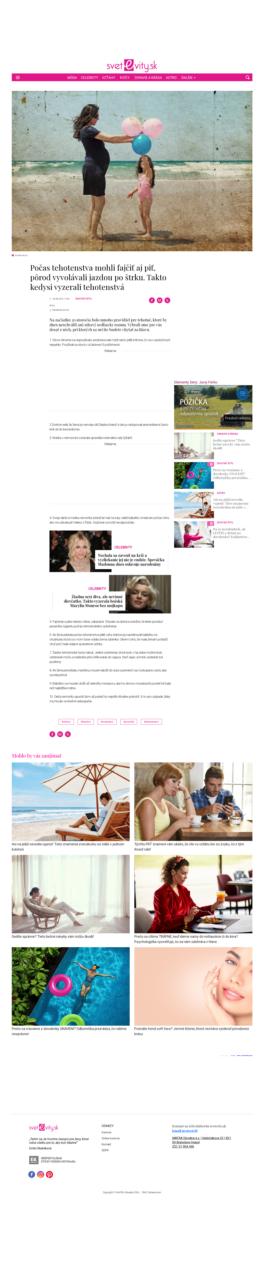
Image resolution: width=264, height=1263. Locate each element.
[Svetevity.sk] (132, 66)
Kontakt (106, 1144)
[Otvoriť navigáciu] (18, 77)
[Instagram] (40, 1174)
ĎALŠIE (187, 78)
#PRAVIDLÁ (128, 721)
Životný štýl (83, 298)
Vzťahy (108, 78)
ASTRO (171, 78)
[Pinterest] (49, 1174)
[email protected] (185, 1131)
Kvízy (124, 78)
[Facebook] (152, 300)
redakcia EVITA (60, 310)
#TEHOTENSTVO (151, 721)
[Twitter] (167, 300)
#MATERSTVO (107, 721)
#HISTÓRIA (86, 721)
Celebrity (89, 78)
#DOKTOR (66, 721)
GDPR (105, 1150)
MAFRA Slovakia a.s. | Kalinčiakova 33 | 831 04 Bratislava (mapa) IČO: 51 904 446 (201, 1142)
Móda (72, 78)
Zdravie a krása (148, 78)
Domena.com (154, 1192)
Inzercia (106, 1132)
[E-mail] (160, 300)
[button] (247, 77)
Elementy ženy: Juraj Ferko (195, 382)
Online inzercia (111, 1138)
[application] (213, 407)
